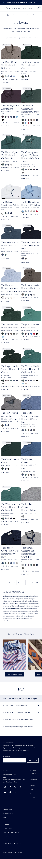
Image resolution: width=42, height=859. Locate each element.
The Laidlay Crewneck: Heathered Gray (28, 507)
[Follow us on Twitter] (15, 787)
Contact (32, 797)
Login (31, 793)
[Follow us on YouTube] (5, 792)
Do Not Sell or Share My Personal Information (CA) (12, 845)
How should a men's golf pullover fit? (16, 712)
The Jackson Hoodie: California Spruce (30, 326)
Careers (6, 824)
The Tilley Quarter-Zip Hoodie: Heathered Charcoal (10, 416)
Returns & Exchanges (34, 781)
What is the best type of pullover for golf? (18, 719)
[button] (31, 15)
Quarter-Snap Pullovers (29, 38)
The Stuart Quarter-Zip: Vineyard (10, 107)
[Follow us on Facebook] (10, 787)
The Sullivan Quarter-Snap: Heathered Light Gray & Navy (28, 552)
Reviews (32, 785)
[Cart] (38, 8)
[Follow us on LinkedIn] (15, 792)
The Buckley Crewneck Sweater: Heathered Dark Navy (9, 552)
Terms (5, 840)
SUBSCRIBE (32, 760)
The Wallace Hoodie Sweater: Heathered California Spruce (30, 369)
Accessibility (34, 802)
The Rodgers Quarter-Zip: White (10, 203)
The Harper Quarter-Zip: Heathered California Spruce (10, 155)
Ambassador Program (11, 832)
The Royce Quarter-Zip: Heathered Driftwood (10, 65)
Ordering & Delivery (34, 775)
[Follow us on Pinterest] (20, 787)
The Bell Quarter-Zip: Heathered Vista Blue (31, 203)
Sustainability (8, 813)
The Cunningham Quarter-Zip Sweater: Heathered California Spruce (30, 157)
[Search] (7, 8)
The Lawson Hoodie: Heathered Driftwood (30, 287)
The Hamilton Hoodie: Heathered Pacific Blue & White (10, 288)
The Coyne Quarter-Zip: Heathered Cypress (30, 65)
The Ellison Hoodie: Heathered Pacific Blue (10, 245)
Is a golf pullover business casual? (15, 705)
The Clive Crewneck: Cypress (10, 461)
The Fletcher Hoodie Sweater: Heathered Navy (30, 245)
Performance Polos (14, 674)
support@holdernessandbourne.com (14, 779)
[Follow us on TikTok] (10, 792)
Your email (7, 756)
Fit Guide (6, 821)
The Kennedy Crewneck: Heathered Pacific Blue (29, 464)
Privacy (5, 836)
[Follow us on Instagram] (5, 787)
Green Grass (7, 828)
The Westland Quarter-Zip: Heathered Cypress (30, 109)
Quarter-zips (11, 38)
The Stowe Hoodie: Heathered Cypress (10, 326)
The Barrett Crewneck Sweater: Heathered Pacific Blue (30, 417)
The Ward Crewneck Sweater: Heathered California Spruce (10, 507)
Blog (4, 817)
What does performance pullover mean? (18, 727)
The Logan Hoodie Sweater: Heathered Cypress (10, 369)
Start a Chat (13, 782)
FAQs (31, 789)
